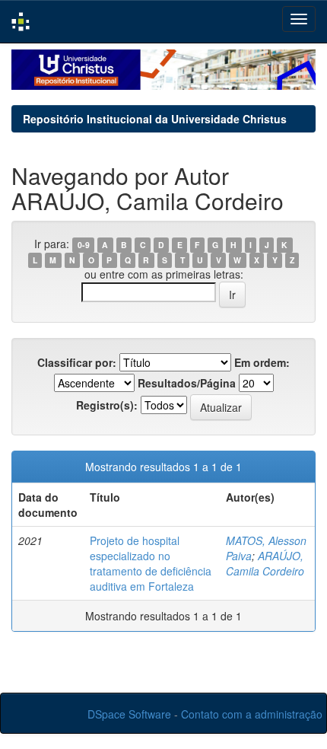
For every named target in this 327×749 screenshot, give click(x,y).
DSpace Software (129, 714)
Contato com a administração (251, 714)
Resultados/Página (187, 382)
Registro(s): (107, 405)
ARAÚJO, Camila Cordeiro (265, 563)
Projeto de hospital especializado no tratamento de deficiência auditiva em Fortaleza (150, 563)
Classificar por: (76, 362)
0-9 (84, 244)
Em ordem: (262, 362)
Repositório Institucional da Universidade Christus (155, 118)
